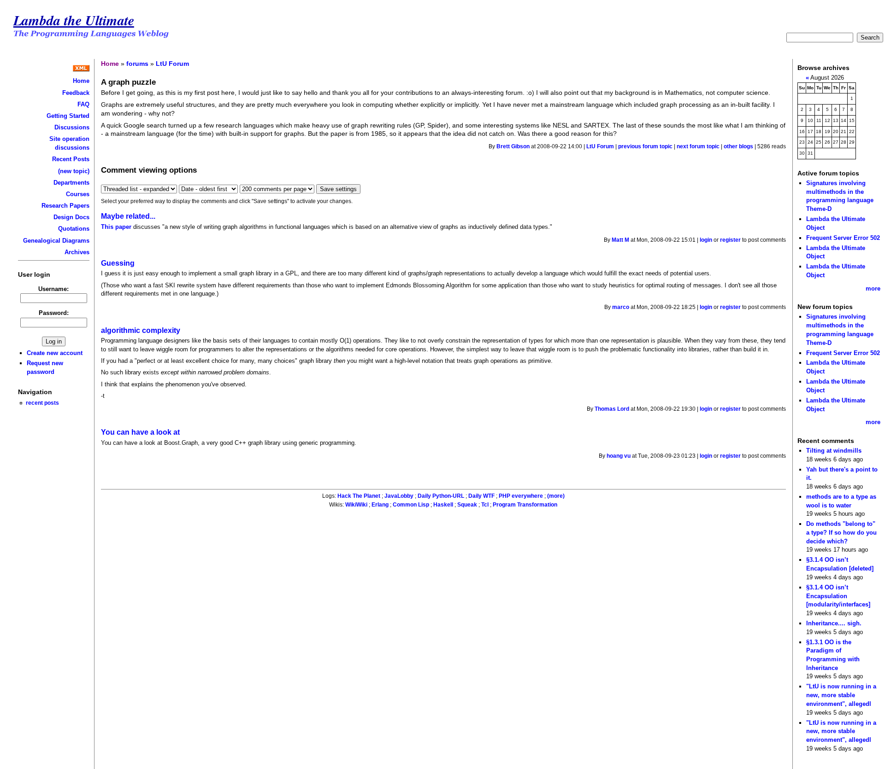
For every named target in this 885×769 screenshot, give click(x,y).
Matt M (620, 240)
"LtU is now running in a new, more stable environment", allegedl (841, 695)
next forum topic (698, 146)
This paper (116, 226)
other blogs (738, 146)
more (873, 288)
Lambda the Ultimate (73, 20)
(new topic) (73, 171)
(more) (556, 496)
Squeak (467, 504)
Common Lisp (411, 504)
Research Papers (65, 205)
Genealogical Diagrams (56, 240)
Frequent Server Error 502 (843, 237)
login (706, 240)
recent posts (42, 403)
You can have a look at (140, 432)
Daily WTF (481, 496)
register (730, 240)
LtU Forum (172, 63)
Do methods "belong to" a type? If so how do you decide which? (841, 532)
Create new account (55, 353)
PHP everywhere (521, 496)
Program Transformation (525, 504)
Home (81, 80)
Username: (53, 288)
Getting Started (68, 115)
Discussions (71, 127)
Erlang (380, 504)
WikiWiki (356, 504)
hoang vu (619, 456)
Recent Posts (70, 159)
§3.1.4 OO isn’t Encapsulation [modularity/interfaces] (838, 596)
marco (620, 307)
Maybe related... (128, 216)
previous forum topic (645, 146)
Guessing (118, 263)
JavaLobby (398, 496)
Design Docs (71, 217)
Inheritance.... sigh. (833, 623)
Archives (77, 252)
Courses (77, 194)
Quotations (73, 228)
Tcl (485, 504)
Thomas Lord (612, 409)
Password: (54, 312)
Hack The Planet (358, 496)
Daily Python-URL (441, 496)
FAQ (83, 104)
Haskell (443, 504)
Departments (71, 182)
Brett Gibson (513, 146)
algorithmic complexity (140, 330)
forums (137, 63)
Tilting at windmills (833, 450)
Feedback (75, 92)
